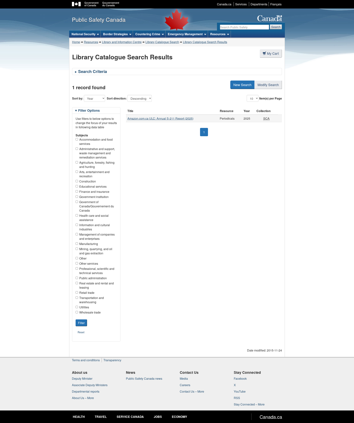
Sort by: (77, 98)
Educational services (93, 186)
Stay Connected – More (249, 404)
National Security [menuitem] (84, 34)
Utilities (84, 307)
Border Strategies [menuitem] (115, 34)
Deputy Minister (82, 378)
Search (276, 27)
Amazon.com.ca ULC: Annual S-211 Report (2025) (160, 118)
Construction (87, 181)
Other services (88, 263)
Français (276, 4)
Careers (185, 385)
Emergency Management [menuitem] (185, 34)
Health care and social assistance (94, 217)
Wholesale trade (90, 312)
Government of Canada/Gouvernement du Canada (96, 206)
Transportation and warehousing (91, 300)
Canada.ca (224, 4)
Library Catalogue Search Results (205, 42)
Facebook (240, 378)
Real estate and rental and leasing (96, 285)
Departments (259, 4)
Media (184, 378)
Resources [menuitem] (217, 34)
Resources (91, 42)
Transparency (112, 360)
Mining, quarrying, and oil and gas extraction (95, 251)
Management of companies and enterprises (97, 236)
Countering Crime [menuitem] (147, 34)
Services (241, 4)
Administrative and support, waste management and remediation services (97, 153)
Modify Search (268, 84)
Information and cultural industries (94, 227)
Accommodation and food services (96, 141)
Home (76, 42)
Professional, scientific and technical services (96, 271)
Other (82, 258)
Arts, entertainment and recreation (94, 174)
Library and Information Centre (122, 42)
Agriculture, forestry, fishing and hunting (96, 164)
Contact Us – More (192, 391)
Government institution (94, 197)
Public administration (93, 278)
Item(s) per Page (270, 98)
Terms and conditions (86, 360)
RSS (237, 398)
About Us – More (83, 398)
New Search (242, 84)
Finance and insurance (94, 191)
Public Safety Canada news (144, 378)
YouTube (240, 391)
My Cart (273, 53)
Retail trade (86, 292)
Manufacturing (88, 244)
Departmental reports (85, 391)
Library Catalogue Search (162, 42)
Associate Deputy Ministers (89, 385)
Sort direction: (117, 98)
